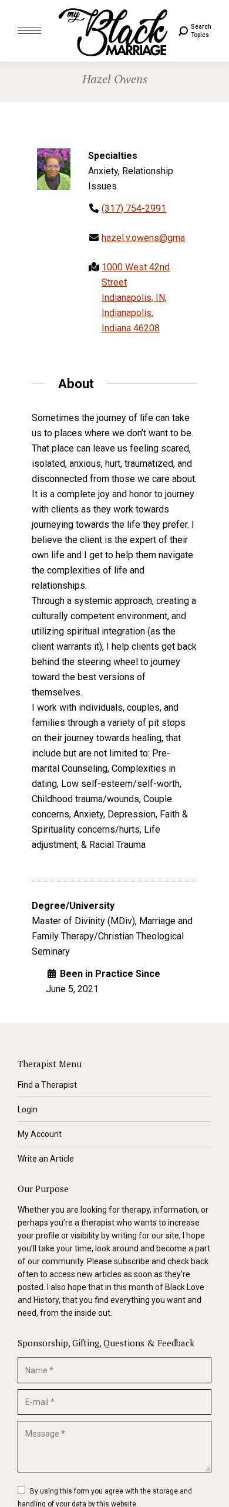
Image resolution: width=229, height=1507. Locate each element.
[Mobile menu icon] (29, 31)
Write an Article (46, 1158)
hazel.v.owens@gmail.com (155, 237)
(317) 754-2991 (134, 208)
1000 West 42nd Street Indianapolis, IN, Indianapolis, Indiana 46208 (136, 298)
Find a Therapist (47, 1084)
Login (28, 1109)
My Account (40, 1134)
